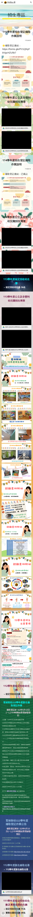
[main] (16, 15)
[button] (2, 2)
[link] (16, 119)
